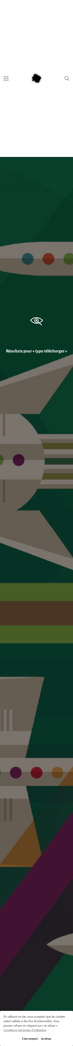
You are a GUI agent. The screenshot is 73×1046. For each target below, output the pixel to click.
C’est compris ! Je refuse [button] (36, 1038)
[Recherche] (67, 78)
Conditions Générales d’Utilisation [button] (25, 1030)
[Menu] (6, 78)
